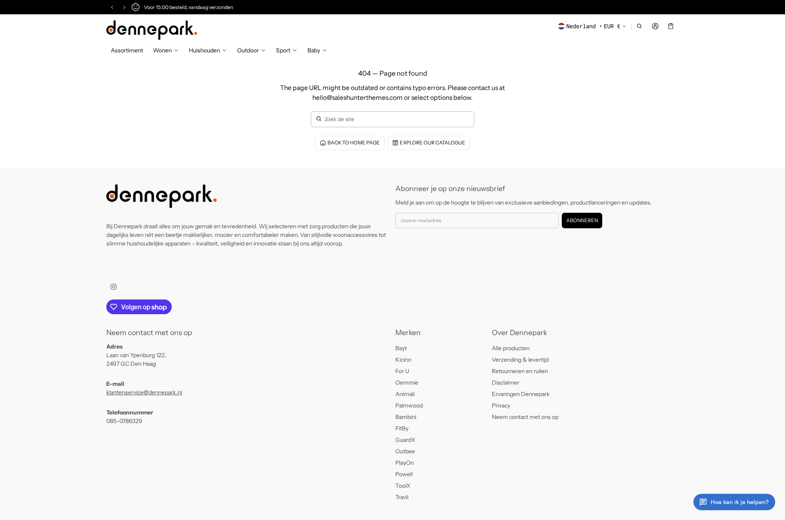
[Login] (655, 26)
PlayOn (404, 462)
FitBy (401, 428)
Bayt (401, 348)
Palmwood (409, 405)
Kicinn (403, 359)
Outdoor (248, 50)
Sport (283, 50)
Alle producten (510, 348)
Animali (405, 394)
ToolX (402, 485)
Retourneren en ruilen (520, 371)
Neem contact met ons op (525, 417)
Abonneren (582, 220)
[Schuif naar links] (112, 7)
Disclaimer (505, 382)
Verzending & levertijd (520, 359)
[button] (640, 26)
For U (402, 371)
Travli (401, 497)
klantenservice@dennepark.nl (144, 392)
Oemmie (406, 382)
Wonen (162, 50)
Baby (313, 50)
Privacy (501, 405)
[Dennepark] (151, 30)
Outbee (405, 451)
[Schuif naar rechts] (124, 7)
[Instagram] (113, 286)
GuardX (405, 439)
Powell (404, 474)
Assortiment (127, 50)
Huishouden (204, 50)
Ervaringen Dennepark (521, 394)
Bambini (405, 417)
